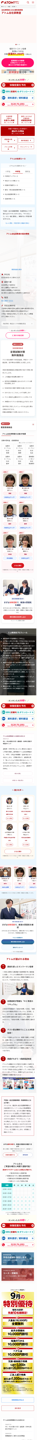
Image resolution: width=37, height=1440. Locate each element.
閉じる (34, 707)
